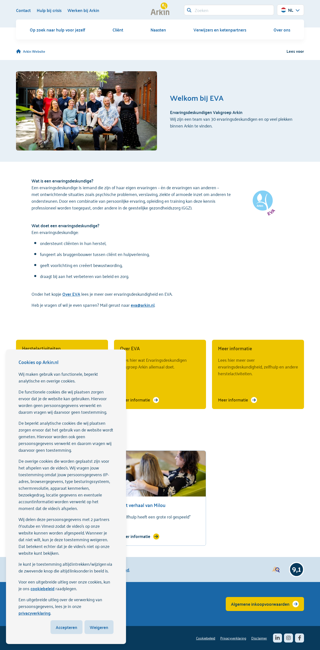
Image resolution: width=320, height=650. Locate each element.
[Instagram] (288, 638)
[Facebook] (299, 638)
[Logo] (160, 8)
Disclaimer (259, 638)
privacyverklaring (34, 613)
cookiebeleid (42, 588)
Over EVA (71, 294)
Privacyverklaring (233, 638)
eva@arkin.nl (142, 305)
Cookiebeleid (205, 638)
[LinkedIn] (277, 638)
